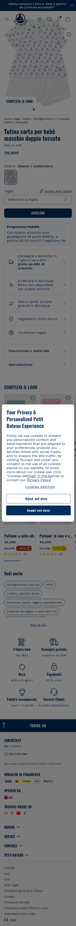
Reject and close (36, 498)
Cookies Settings (40, 487)
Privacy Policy (39, 480)
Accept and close (38, 510)
